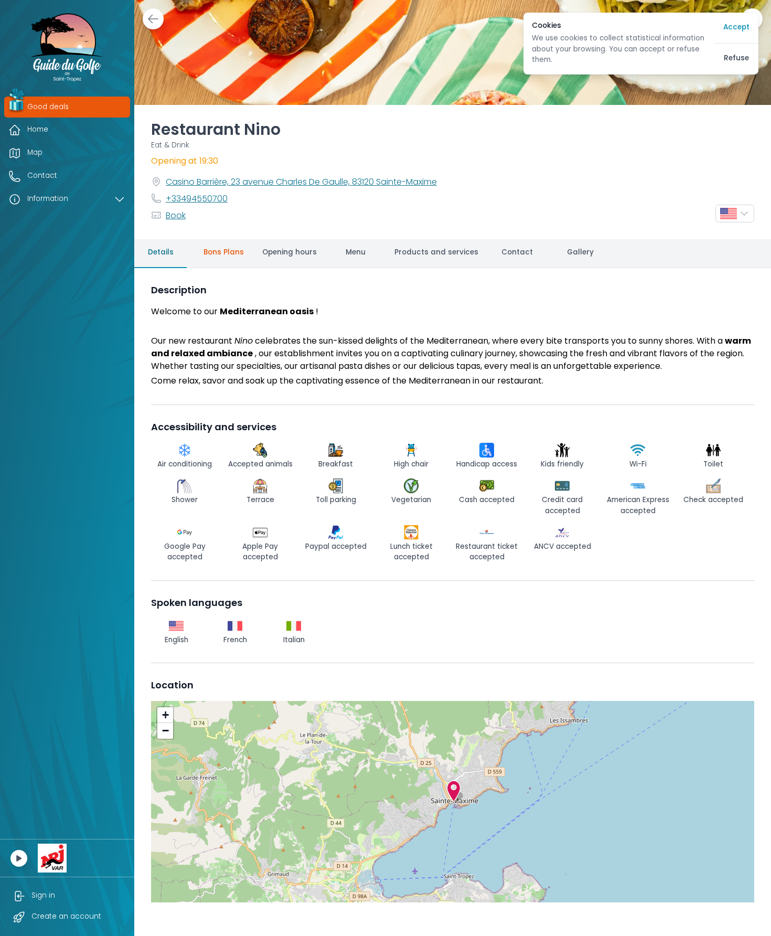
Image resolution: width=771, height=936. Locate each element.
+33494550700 (197, 199)
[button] (453, 791)
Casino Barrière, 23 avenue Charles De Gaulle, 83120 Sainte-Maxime (301, 182)
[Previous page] (153, 18)
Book (176, 216)
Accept (736, 27)
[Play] (18, 858)
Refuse (736, 58)
